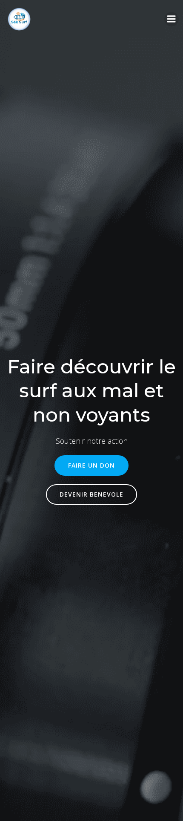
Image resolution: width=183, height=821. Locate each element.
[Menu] (171, 19)
